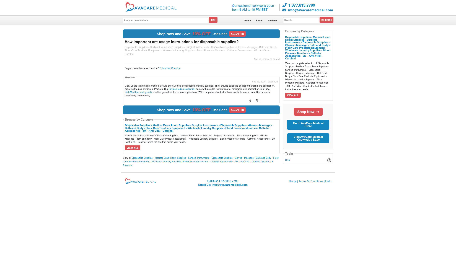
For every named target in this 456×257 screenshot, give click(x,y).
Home (247, 20)
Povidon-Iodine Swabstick (182, 88)
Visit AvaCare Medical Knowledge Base (308, 138)
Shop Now (306, 112)
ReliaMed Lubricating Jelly (138, 92)
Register (272, 20)
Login (259, 20)
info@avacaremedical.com (310, 10)
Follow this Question (169, 68)
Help (287, 160)
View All (133, 148)
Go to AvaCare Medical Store (308, 125)
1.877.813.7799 (301, 5)
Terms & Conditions (311, 181)
